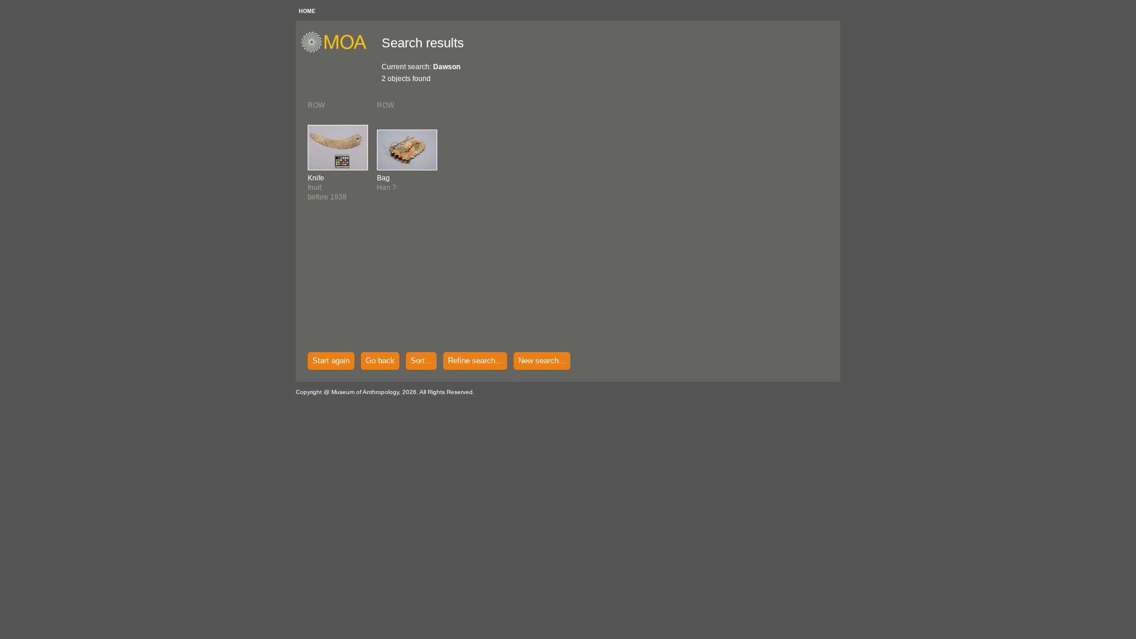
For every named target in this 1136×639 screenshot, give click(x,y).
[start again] (338, 51)
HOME (307, 11)
